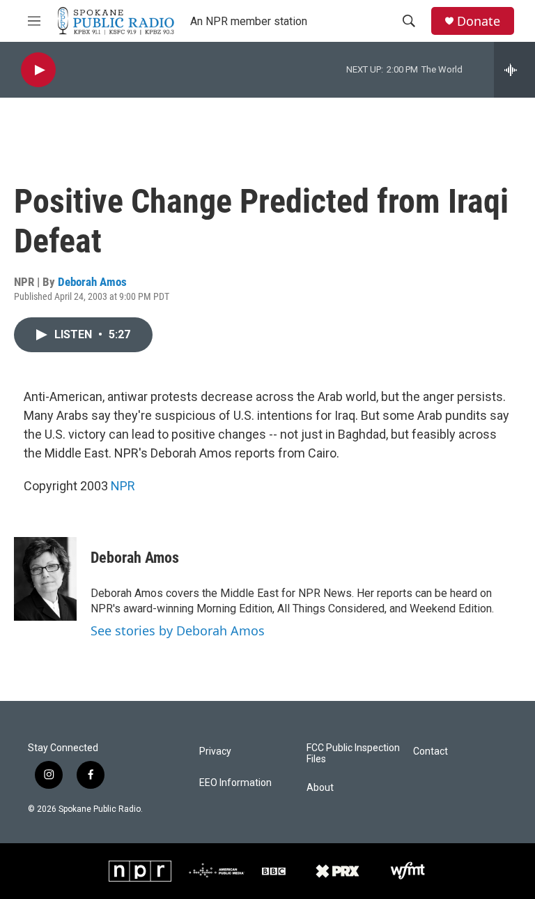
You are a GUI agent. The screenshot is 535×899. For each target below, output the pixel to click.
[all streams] (514, 70)
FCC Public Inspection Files (353, 753)
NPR (123, 485)
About (320, 788)
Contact (430, 751)
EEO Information (235, 783)
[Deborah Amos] (45, 579)
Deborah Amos (92, 282)
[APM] (217, 871)
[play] (38, 70)
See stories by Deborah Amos (178, 630)
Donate (478, 21)
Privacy (215, 751)
